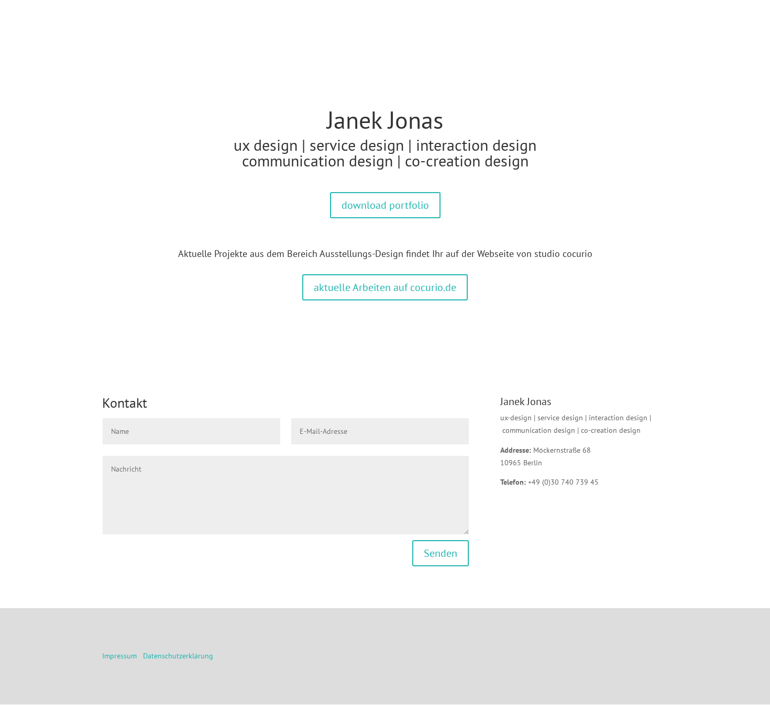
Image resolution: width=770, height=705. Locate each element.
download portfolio (385, 205)
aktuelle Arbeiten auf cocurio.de (385, 287)
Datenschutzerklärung (178, 656)
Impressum (119, 656)
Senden (440, 553)
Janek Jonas (385, 120)
